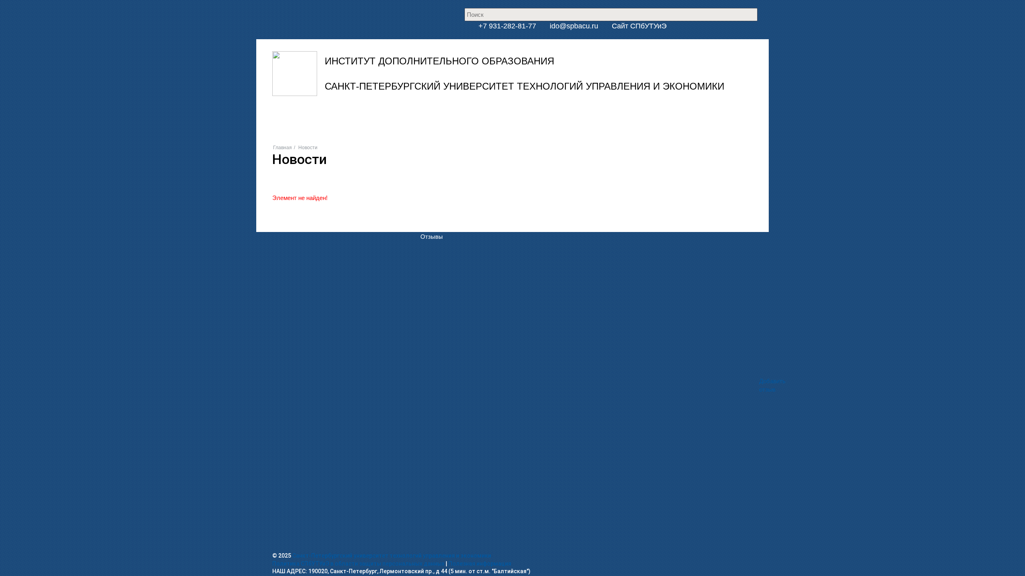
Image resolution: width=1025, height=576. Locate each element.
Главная (282, 147)
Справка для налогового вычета (464, 213)
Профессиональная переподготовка (528, 143)
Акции (528, 118)
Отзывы (431, 236)
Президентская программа (515, 155)
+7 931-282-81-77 (506, 26)
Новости (457, 118)
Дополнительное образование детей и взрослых (546, 190)
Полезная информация (479, 563)
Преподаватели (442, 225)
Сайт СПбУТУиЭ (639, 26)
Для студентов (499, 178)
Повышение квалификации (516, 132)
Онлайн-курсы (499, 201)
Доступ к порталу (444, 178)
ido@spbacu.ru (574, 26)
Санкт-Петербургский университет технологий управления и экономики (391, 555)
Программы (494, 118)
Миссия (431, 143)
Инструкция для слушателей (460, 190)
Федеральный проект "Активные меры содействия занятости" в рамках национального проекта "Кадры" (622, 167)
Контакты (592, 118)
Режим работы (440, 155)
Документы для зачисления (458, 167)
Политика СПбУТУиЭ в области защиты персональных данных (358, 563)
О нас (428, 118)
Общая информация (448, 132)
